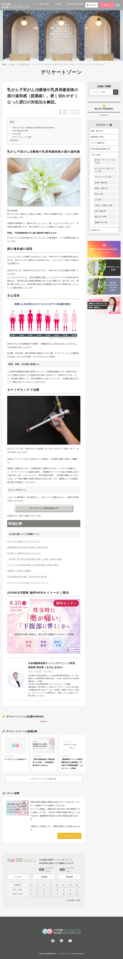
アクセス (18, 877)
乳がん (97, 194)
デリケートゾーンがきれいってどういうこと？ (28, 583)
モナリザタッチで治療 (22, 137)
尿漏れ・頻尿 (99, 188)
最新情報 (94, 137)
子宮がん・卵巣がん (102, 205)
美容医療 (69, 877)
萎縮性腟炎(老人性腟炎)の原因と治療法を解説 (27, 547)
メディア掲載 (96, 143)
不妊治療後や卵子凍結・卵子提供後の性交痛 (27, 577)
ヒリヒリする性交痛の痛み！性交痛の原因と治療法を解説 (33, 565)
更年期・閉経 (99, 183)
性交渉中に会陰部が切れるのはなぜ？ (24, 553)
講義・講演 (95, 131)
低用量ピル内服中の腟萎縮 (19, 571)
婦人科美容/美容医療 (98, 149)
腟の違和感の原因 (21, 131)
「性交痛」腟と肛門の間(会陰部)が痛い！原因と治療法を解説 (34, 559)
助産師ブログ (99, 222)
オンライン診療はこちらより (69, 836)
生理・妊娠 (98, 211)
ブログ (93, 155)
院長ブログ (98, 217)
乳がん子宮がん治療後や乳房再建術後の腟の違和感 (34, 128)
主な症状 (17, 134)
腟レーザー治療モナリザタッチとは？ (24, 541)
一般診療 (43, 877)
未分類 (93, 230)
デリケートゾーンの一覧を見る (43, 779)
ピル (96, 199)
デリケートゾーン (101, 177)
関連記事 (14, 140)
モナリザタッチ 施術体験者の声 (43, 508)
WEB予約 (107, 5)
